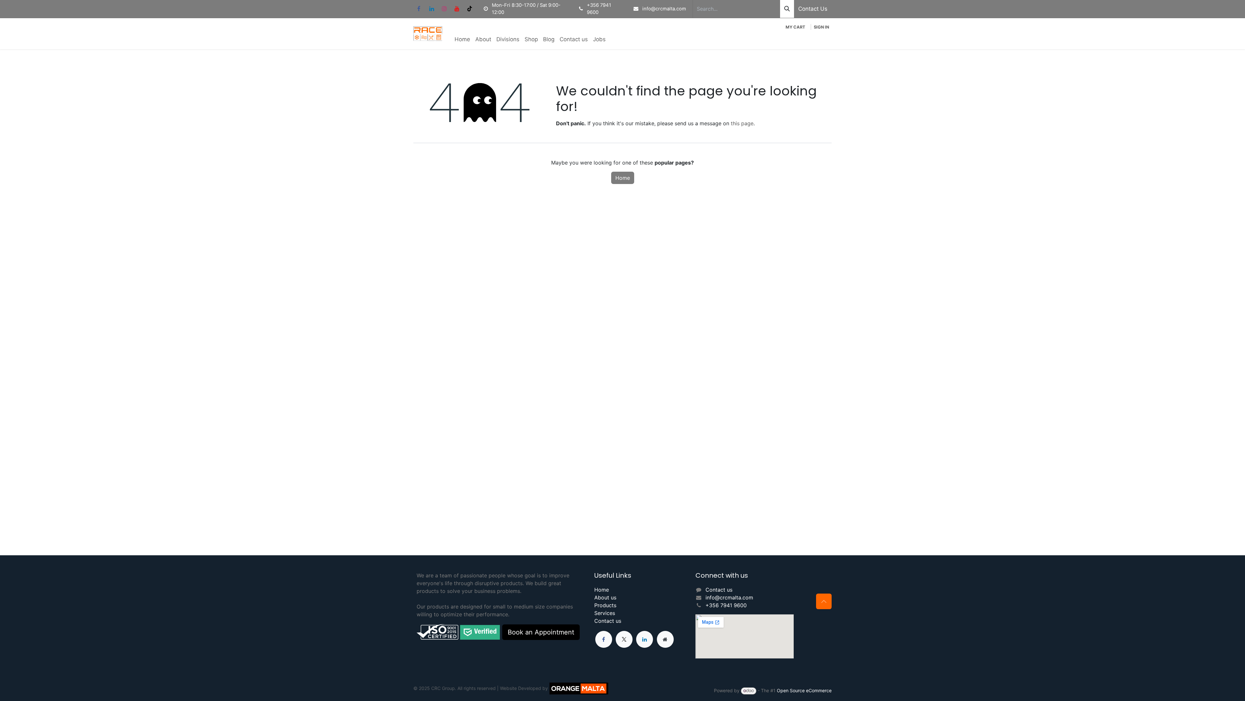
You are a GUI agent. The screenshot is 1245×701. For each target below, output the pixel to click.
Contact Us (812, 9)
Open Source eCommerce (804, 690)
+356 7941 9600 (726, 605)
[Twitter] (624, 639)
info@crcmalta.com (729, 597)
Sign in (821, 27)
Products (605, 605)
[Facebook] (418, 8)
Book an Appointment (541, 632)
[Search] (787, 9)
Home (622, 178)
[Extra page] (665, 639)
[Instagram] (444, 8)
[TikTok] (469, 8)
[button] (824, 601)
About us (605, 597)
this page (742, 123)
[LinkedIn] (431, 8)
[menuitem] (462, 39)
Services (604, 613)
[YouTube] (456, 8)
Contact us (607, 621)
